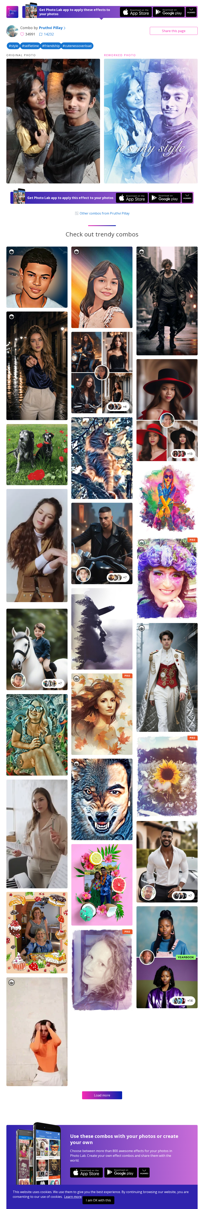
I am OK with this (98, 1200)
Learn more (73, 1196)
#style (13, 46)
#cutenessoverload (77, 46)
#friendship (51, 46)
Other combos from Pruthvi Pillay (104, 213)
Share (173, 31)
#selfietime (30, 46)
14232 (49, 34)
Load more (102, 1095)
